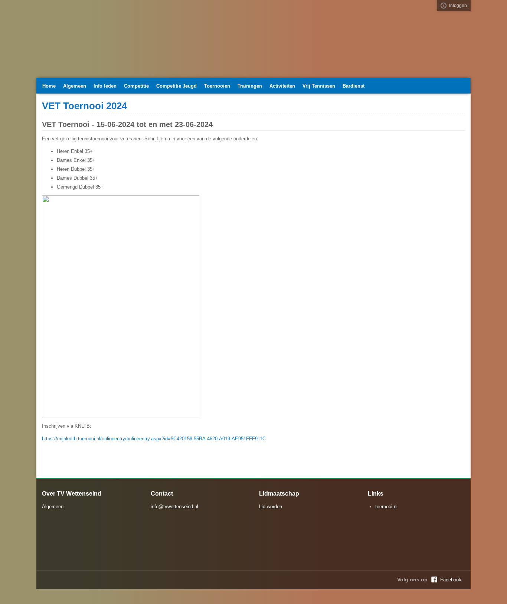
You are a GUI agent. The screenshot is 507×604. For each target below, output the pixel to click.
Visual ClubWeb (444, 6)
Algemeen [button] (74, 86)
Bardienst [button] (353, 86)
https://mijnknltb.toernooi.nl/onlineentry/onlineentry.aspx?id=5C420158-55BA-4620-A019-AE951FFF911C (154, 438)
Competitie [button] (136, 86)
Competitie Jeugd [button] (176, 86)
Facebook (450, 579)
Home (49, 86)
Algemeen (52, 506)
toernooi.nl (386, 506)
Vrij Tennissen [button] (318, 86)
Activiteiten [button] (282, 86)
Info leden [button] (105, 86)
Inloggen (458, 5)
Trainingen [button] (250, 86)
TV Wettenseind (110, 42)
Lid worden (270, 506)
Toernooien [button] (217, 86)
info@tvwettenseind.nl (174, 506)
